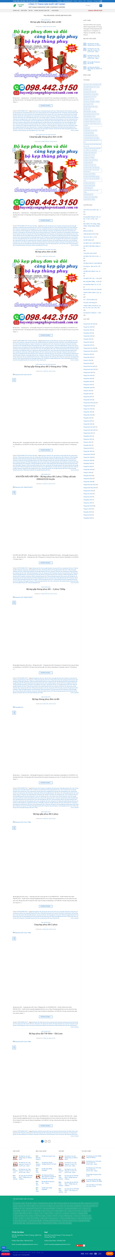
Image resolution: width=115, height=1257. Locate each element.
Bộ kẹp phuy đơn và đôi (45, 252)
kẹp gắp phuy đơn (60, 238)
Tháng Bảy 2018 (87, 518)
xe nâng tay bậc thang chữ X (90, 152)
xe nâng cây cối (58, 1213)
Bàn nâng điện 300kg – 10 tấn (91, 281)
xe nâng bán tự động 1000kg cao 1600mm (22, 1213)
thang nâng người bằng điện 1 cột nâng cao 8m (53, 1208)
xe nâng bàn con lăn (86, 1210)
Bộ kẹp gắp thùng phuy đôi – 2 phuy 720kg (45, 589)
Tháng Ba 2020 (87, 475)
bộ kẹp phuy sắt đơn (49, 120)
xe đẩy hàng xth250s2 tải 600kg (49, 1223)
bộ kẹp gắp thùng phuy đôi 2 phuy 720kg (50, 111)
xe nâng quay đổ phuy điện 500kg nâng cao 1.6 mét (92, 145)
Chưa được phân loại (89, 253)
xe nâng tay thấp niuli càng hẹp (20, 1220)
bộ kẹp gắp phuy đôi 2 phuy (60, 120)
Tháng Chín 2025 (88, 327)
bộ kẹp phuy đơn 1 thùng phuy (36, 127)
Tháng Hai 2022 (87, 421)
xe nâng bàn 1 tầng (88, 119)
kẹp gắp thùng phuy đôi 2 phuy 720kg (62, 468)
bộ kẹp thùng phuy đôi (73, 112)
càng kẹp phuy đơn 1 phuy (56, 243)
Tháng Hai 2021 (87, 448)
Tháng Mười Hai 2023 (89, 366)
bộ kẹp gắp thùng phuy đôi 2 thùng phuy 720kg (23, 463)
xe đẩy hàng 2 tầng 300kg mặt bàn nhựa (52, 1220)
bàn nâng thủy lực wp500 (19, 1203)
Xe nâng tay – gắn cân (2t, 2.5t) (91, 266)
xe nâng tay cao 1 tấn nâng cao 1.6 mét (82, 1215)
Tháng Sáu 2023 (87, 384)
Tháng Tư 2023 (87, 390)
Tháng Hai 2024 (87, 363)
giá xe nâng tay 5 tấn (61, 1205)
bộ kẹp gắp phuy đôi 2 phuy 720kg (49, 227)
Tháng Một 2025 (88, 345)
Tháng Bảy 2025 (87, 333)
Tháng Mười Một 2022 (89, 402)
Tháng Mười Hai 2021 (89, 427)
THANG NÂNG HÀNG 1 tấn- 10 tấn (92, 293)
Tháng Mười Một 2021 (89, 430)
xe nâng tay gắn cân (88, 162)
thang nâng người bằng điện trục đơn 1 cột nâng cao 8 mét (77, 1208)
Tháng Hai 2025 (87, 342)
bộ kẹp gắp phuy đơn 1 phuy (61, 123)
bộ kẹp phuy (20, 112)
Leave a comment (75, 130)
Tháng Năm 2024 (88, 357)
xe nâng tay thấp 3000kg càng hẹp (91, 176)
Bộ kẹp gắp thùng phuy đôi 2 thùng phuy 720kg (45, 367)
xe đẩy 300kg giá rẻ (88, 188)
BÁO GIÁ (109, 1253)
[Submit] (100, 5)
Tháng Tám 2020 (87, 460)
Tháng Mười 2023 (88, 372)
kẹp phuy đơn (21, 115)
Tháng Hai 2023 (87, 396)
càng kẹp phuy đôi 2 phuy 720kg (22, 573)
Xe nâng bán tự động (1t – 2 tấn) (92, 312)
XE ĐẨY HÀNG (87, 240)
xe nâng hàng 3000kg (88, 133)
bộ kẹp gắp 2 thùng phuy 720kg (23, 465)
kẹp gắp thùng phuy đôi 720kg (24, 582)
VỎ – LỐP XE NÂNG (89, 299)
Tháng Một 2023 (88, 399)
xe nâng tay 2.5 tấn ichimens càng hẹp (37, 1215)
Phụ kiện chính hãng (51, 134)
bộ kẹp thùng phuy (62, 117)
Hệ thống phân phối (67, 1)
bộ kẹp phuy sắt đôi (46, 125)
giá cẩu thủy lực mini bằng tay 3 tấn (47, 1205)
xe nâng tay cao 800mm (18, 1218)
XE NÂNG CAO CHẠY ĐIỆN (91, 243)
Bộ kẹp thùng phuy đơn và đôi (45, 699)
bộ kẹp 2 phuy (19, 120)
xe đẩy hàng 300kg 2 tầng (19, 1223)
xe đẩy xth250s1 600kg (89, 199)
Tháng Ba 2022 (87, 418)
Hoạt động (55, 10)
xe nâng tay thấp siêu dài (89, 185)
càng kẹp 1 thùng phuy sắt (51, 117)
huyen (54, 26)
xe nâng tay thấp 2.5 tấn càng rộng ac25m (49, 1218)
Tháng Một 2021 (88, 451)
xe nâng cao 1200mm (48, 1213)
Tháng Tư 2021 (87, 442)
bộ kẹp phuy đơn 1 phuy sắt (60, 122)
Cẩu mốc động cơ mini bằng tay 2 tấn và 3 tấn (93, 1185)
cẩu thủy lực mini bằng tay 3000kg (91, 101)
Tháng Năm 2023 (88, 387)
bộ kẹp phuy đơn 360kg (21, 125)
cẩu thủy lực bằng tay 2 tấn (32, 1205)
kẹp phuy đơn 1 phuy (52, 114)
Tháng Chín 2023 (88, 375)
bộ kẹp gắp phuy (29, 128)
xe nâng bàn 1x (97, 119)
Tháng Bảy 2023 (87, 381)
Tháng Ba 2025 (87, 339)
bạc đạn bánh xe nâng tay (31, 1203)
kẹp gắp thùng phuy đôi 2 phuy (22, 127)
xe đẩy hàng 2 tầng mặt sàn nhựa (69, 1220)
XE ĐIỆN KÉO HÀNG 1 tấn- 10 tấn (91, 272)
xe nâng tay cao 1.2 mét (89, 155)
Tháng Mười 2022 (88, 405)
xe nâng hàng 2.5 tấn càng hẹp (69, 1213)
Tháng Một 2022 (88, 424)
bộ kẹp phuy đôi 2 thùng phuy (66, 111)
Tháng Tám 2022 (87, 412)
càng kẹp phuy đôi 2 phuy (62, 125)
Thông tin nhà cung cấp (41, 10)
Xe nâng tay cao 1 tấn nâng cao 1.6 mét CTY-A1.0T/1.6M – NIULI (93, 57)
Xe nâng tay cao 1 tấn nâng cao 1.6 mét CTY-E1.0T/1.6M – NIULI (93, 50)
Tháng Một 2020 (88, 481)
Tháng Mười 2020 (88, 454)
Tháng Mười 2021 (88, 433)
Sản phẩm (24, 10)
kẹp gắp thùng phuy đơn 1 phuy (20, 114)
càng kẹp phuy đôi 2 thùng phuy (53, 115)
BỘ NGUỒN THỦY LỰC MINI (91, 289)
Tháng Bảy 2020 (87, 463)
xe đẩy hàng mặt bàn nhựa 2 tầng (33, 1223)
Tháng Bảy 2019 (87, 499)
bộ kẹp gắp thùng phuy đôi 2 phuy (34, 125)
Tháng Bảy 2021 (87, 436)
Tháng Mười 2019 (88, 490)
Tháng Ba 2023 (87, 393)
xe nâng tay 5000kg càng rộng (65, 1215)
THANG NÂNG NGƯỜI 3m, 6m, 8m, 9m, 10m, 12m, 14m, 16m (92, 306)
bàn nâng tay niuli (97, 84)
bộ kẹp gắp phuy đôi (47, 127)
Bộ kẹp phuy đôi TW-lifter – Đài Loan (46, 1034)
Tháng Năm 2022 (88, 415)
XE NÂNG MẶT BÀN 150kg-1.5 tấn (92, 247)
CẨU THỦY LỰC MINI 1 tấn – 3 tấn (92, 210)
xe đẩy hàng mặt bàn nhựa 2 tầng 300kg (91, 191)
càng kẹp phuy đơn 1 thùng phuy (55, 225)
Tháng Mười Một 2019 (89, 487)
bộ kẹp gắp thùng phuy (38, 122)
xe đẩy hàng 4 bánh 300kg (84, 1220)
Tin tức (75, 1)
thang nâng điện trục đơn (89, 116)
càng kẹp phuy (60, 114)
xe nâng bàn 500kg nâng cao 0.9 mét (92, 121)
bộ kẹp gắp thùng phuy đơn (41, 114)
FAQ (85, 1)
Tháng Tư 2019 (87, 509)
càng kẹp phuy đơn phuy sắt (40, 115)
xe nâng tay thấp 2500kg (89, 174)
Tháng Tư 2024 (87, 360)
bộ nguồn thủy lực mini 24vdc (91, 1203)
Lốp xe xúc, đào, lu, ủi (89, 237)
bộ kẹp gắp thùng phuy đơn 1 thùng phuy (58, 112)
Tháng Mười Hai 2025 (89, 324)
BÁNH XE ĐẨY (87, 231)
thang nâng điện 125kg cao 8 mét (91, 114)
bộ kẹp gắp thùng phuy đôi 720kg (34, 460)
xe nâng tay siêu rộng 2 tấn (90, 165)
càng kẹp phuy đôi (50, 123)
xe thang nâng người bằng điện (35, 1220)
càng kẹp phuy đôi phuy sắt (67, 115)
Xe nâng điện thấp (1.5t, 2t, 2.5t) (92, 284)
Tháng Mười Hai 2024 (89, 348)
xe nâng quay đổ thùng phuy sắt (20, 1215)
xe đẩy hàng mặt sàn (88, 194)
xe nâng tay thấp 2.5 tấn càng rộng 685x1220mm (91, 171)
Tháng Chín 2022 (88, 409)
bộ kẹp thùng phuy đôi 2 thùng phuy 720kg (48, 458)
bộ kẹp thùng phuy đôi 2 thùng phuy (38, 123)
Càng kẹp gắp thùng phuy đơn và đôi (45, 137)
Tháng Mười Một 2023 (89, 369)
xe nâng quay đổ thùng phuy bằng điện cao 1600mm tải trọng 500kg (92, 149)
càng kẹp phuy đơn (36, 111)
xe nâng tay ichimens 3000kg (31, 1218)
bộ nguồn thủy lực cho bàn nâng (91, 94)
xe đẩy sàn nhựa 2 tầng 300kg (90, 197)
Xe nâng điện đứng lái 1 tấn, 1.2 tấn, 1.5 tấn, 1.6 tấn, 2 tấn (92, 218)
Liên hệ (80, 1)
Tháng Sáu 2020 (87, 466)
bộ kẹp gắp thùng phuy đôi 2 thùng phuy (46, 233)
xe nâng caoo (86, 128)
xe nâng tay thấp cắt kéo (89, 183)
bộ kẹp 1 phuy (23, 117)
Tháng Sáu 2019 (87, 503)
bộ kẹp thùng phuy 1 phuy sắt (61, 119)
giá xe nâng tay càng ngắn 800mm (74, 1205)
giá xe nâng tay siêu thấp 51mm (90, 1205)
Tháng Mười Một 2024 (89, 351)
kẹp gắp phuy (54, 125)
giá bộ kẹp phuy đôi (28, 122)
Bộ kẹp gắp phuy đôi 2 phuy (45, 814)
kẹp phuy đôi (70, 120)
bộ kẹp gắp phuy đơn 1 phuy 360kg (36, 130)
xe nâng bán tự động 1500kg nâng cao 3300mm (92, 125)
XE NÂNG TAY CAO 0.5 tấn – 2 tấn (92, 257)
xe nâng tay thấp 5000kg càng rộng (67, 1218)
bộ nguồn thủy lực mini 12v (90, 96)
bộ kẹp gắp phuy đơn (28, 115)
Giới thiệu (59, 1)
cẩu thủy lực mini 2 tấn (89, 99)
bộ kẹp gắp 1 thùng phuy (48, 230)
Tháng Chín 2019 (88, 493)
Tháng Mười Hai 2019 (89, 484)
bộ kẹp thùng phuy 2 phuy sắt (28, 120)
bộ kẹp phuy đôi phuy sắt (24, 123)
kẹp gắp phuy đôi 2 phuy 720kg (70, 466)
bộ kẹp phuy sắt (21, 128)
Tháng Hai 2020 (87, 478)
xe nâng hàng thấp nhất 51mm (90, 135)
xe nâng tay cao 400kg (89, 157)
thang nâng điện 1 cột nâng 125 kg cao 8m (22, 1210)
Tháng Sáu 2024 (87, 354)
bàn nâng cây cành (88, 84)
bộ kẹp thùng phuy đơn (44, 112)
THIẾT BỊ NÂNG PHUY (46, 19)
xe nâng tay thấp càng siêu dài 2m (84, 1218)
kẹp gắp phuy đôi (61, 235)
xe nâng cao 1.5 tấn (38, 1213)
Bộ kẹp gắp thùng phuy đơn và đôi (45, 22)
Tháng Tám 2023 (87, 378)
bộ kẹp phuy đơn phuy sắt (37, 119)
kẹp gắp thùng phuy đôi (60, 240)
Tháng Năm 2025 (88, 336)
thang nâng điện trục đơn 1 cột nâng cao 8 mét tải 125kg (67, 1210)
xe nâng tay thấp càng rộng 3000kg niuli (91, 180)
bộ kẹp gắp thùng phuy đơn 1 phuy (30, 112)
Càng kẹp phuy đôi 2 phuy (46, 925)
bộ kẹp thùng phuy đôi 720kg (30, 577)
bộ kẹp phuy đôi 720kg (59, 128)
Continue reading (45, 105)
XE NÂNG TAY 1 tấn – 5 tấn (91, 278)
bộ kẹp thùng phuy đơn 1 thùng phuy (48, 232)
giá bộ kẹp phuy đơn (37, 128)
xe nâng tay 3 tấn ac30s (52, 1215)
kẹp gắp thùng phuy (40, 120)
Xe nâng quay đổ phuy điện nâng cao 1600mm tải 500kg (94, 69)
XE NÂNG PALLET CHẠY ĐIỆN (91, 263)
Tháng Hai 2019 (87, 515)
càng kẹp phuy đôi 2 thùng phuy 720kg (64, 457)
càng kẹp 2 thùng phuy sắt (61, 241)
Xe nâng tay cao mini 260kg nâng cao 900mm (94, 44)
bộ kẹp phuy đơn (31, 114)
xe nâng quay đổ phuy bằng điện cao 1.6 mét (92, 141)
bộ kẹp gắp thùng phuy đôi (49, 119)
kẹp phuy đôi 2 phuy (68, 114)
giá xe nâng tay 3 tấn (88, 104)
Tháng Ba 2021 (87, 445)
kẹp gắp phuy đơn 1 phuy (25, 119)
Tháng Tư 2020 (87, 472)
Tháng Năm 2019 (88, 506)
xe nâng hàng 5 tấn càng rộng (90, 130)
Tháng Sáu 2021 (87, 439)
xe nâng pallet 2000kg (82, 1213)
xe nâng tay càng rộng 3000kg (90, 160)
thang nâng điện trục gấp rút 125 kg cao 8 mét (44, 1210)
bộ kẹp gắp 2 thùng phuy (48, 128)
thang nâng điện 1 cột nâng (90, 111)
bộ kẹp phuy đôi (69, 117)
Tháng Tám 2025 (87, 330)
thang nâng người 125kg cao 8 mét (33, 1208)
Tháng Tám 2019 (87, 496)
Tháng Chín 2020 (88, 457)
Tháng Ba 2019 (87, 512)
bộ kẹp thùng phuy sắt (23, 130)
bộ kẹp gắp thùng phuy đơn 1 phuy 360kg (36, 117)
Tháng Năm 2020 (88, 469)
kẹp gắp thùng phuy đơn (48, 122)
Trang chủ (16, 10)
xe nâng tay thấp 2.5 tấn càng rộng (91, 167)
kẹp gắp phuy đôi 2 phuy (47, 229)
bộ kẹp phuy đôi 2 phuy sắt (59, 127)
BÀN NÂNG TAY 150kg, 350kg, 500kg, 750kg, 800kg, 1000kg (91, 225)
